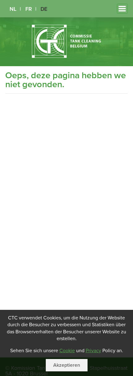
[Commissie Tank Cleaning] (66, 56)
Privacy (93, 351)
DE (44, 9)
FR (28, 9)
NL (13, 9)
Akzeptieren (66, 365)
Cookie (67, 351)
